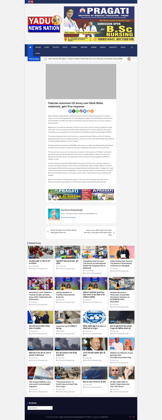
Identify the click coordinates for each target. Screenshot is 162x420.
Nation (38, 47)
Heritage (84, 47)
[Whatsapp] (77, 111)
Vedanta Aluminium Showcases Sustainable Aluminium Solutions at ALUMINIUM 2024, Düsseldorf (120, 297)
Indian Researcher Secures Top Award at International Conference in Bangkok (121, 263)
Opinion (74, 47)
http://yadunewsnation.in (68, 217)
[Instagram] (81, 111)
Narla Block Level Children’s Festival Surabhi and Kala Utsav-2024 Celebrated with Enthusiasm (40, 295)
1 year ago (115, 268)
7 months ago (62, 266)
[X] (73, 111)
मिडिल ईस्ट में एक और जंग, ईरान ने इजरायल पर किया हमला (40, 354)
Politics (56, 47)
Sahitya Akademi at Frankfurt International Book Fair (65, 294)
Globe (46, 47)
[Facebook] (70, 111)
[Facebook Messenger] (84, 111)
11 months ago (89, 270)
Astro (38, 53)
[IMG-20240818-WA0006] (81, 190)
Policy (65, 47)
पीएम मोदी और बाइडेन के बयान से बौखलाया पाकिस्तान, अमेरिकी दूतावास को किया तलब (63, 231)
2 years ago (34, 302)
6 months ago (35, 266)
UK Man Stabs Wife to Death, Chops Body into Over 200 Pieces (119, 384)
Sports (102, 47)
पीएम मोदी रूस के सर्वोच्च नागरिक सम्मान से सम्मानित (39, 327)
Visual (123, 47)
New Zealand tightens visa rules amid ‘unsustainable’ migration (40, 384)
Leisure (93, 47)
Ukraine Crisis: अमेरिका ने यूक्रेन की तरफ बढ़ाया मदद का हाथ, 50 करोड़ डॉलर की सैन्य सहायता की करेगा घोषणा (98, 232)
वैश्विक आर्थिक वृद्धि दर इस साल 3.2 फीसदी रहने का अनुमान (94, 327)
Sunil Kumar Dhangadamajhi (72, 210)
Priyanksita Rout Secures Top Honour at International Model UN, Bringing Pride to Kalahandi (94, 264)
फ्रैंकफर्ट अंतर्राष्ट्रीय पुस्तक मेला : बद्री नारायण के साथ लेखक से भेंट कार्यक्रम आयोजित (94, 294)
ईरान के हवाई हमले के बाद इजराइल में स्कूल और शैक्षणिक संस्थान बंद (121, 327)
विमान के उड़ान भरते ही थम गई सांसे (94, 382)
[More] (92, 111)
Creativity (113, 47)
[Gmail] (88, 111)
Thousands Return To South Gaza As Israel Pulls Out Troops (67, 384)
